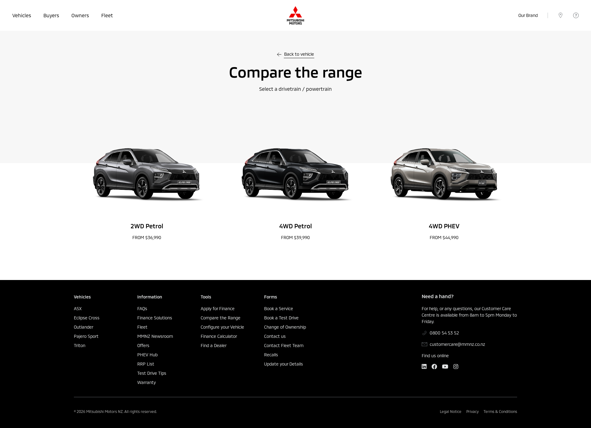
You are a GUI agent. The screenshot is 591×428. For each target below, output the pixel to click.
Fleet (107, 15)
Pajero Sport (86, 336)
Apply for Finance (218, 308)
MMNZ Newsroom (155, 336)
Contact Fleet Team (284, 345)
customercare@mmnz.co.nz (457, 344)
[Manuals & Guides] (576, 15)
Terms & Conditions (500, 411)
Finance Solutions (154, 318)
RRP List (145, 364)
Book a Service (278, 308)
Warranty (146, 382)
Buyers (51, 15)
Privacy (472, 411)
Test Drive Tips (151, 373)
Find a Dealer (214, 345)
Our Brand (528, 15)
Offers (143, 345)
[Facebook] (434, 366)
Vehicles (21, 15)
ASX (78, 308)
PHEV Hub (147, 355)
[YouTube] (445, 366)
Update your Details (283, 364)
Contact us (275, 336)
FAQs (142, 308)
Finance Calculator (219, 336)
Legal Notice (450, 411)
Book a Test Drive (281, 318)
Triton (79, 345)
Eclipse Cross (86, 318)
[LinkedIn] (424, 366)
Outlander (83, 327)
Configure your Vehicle (222, 327)
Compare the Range (220, 318)
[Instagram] (455, 366)
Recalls (271, 355)
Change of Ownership (285, 327)
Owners (80, 15)
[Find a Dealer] (560, 15)
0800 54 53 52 (444, 332)
